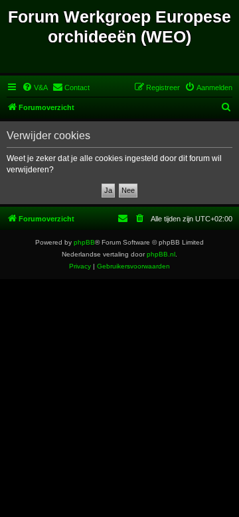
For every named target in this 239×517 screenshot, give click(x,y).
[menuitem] (35, 87)
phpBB (84, 242)
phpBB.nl (161, 254)
